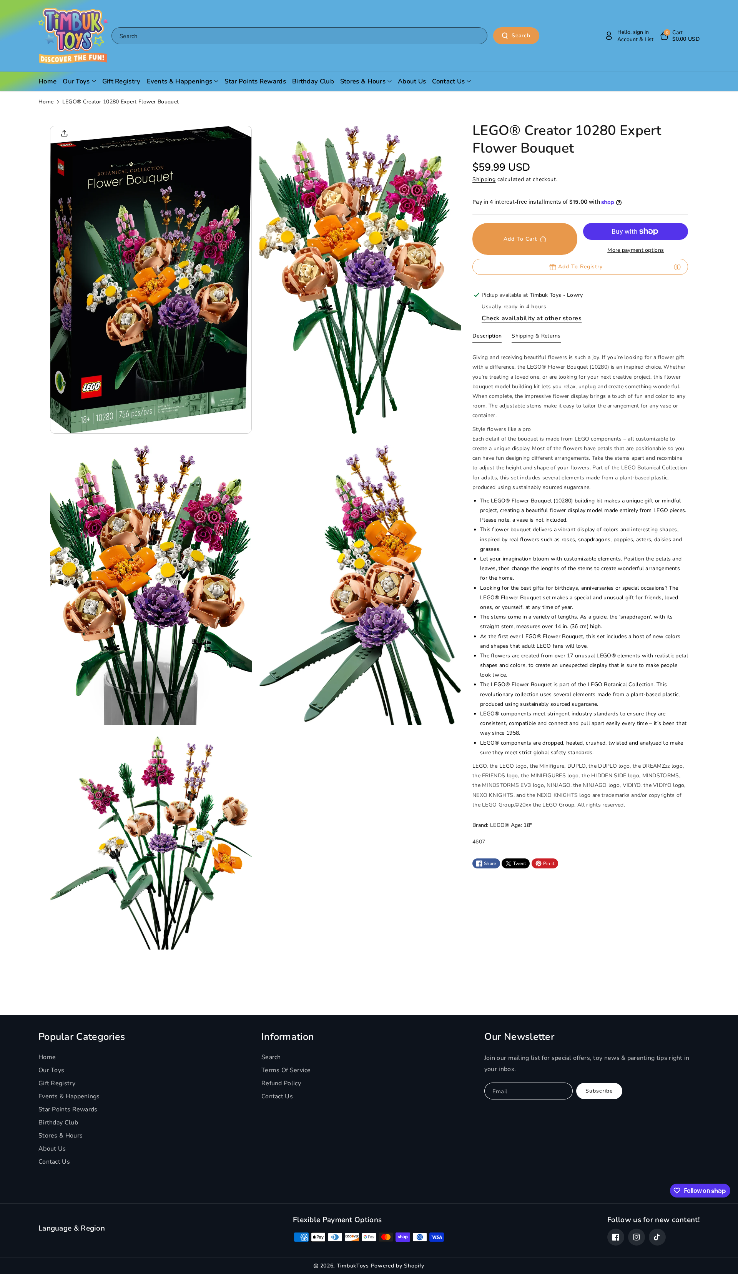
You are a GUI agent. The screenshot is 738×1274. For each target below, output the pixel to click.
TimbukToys (353, 1265)
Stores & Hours (60, 1135)
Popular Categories (81, 1037)
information (287, 1037)
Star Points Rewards (68, 1109)
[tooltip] (677, 267)
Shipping (484, 179)
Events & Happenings (69, 1096)
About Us (52, 1148)
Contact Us (54, 1162)
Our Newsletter (519, 1037)
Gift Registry (56, 1083)
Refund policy (281, 1083)
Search (521, 35)
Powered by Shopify (398, 1265)
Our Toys (51, 1070)
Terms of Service (286, 1070)
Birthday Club (58, 1122)
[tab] (487, 338)
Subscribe (599, 1090)
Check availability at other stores (532, 318)
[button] (679, 35)
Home (45, 101)
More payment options (635, 250)
